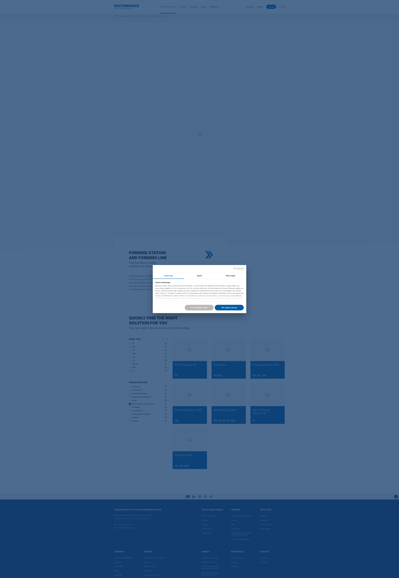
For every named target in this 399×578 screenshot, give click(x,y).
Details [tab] (199, 276)
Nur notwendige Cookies (199, 308)
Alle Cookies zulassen (229, 308)
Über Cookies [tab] (230, 276)
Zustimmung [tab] (168, 276)
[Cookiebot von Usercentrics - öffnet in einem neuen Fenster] (235, 268)
